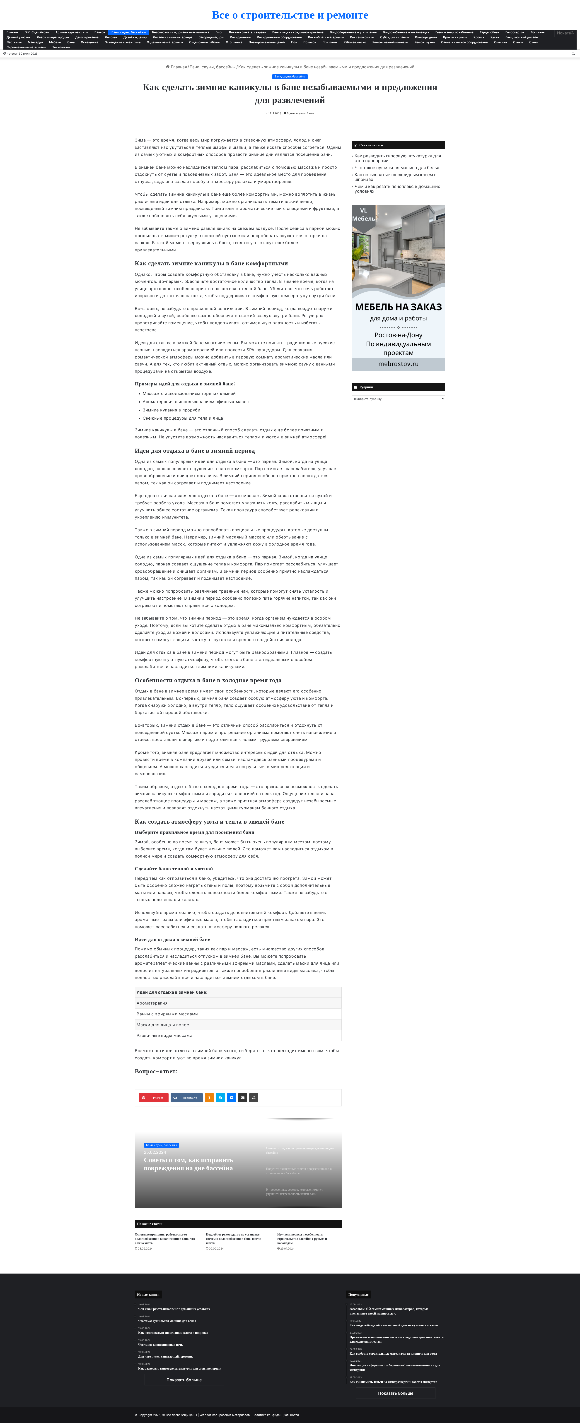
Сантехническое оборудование (464, 42)
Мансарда (35, 42)
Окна (71, 42)
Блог (219, 32)
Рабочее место (355, 42)
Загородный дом (211, 37)
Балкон (99, 32)
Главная (12, 32)
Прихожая (329, 42)
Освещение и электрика (122, 42)
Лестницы (14, 42)
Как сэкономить (362, 37)
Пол (294, 42)
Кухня (495, 37)
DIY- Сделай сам (37, 32)
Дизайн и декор (135, 37)
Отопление (234, 42)
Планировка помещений (267, 42)
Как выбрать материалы (326, 37)
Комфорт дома (426, 37)
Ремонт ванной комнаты (390, 42)
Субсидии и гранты (394, 37)
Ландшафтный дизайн (521, 37)
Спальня (500, 42)
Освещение (89, 42)
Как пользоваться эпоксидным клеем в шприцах (396, 177)
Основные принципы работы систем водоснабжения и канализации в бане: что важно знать (165, 1238)
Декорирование (87, 37)
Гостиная (537, 32)
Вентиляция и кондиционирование (298, 32)
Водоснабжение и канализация (406, 32)
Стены (518, 42)
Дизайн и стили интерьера (172, 37)
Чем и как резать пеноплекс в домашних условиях (397, 189)
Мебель (55, 42)
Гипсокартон (514, 32)
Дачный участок (19, 37)
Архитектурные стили (72, 32)
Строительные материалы (26, 47)
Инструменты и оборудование (279, 37)
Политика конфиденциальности (275, 1415)
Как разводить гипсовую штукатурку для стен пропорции (398, 158)
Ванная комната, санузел (247, 32)
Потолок (309, 42)
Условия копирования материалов (225, 1415)
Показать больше (184, 1379)
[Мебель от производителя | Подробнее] (398, 369)
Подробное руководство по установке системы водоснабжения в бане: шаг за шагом (233, 1238)
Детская (111, 37)
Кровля (479, 37)
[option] (238, 1163)
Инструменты (240, 37)
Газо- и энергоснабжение (454, 32)
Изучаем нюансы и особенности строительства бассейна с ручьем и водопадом (302, 1238)
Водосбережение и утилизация (353, 32)
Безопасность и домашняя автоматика (180, 32)
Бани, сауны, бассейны (128, 32)
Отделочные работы (204, 42)
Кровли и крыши (455, 37)
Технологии (61, 47)
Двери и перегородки (53, 37)
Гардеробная (489, 32)
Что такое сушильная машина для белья (397, 167)
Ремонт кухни (425, 42)
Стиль (534, 42)
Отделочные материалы (165, 42)
